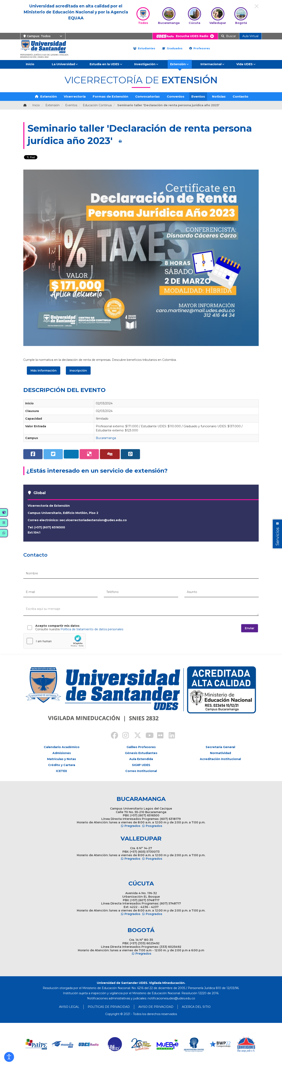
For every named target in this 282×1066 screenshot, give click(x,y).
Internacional (211, 64)
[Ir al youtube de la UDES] (146, 736)
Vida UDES (244, 64)
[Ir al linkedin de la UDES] (170, 736)
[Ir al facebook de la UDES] (112, 736)
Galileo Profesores (141, 747)
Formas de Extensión (110, 96)
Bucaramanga (106, 438)
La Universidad (63, 64)
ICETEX (61, 771)
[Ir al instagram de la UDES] (123, 736)
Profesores (201, 48)
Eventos (198, 96)
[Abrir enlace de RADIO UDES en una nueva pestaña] (89, 1044)
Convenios (175, 96)
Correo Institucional (141, 771)
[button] (9, 1057)
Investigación (144, 64)
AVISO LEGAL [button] (69, 1007)
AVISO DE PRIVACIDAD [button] (155, 1007)
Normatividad (220, 753)
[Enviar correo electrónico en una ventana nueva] (171, 998)
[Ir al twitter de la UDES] (135, 736)
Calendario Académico (61, 747)
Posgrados (154, 826)
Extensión (178, 64)
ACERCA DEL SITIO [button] (196, 1007)
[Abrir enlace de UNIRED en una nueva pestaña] (115, 1044)
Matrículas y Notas (61, 759)
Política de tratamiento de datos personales (91, 629)
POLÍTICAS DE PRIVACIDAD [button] (109, 1007)
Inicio (30, 64)
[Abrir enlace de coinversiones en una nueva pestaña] (246, 1044)
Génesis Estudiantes (141, 753)
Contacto (240, 96)
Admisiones (61, 753)
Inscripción (78, 370)
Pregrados (132, 826)
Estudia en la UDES (104, 64)
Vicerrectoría (75, 96)
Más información (44, 370)
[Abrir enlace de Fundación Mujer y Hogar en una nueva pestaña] (141, 1044)
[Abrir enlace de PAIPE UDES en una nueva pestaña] (36, 1044)
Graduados (174, 48)
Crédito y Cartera (61, 765)
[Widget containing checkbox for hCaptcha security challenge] (54, 641)
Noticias (219, 96)
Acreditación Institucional (220, 759)
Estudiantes (146, 48)
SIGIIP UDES (141, 765)
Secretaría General (220, 747)
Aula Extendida (141, 759)
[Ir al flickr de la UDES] (158, 736)
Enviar (249, 628)
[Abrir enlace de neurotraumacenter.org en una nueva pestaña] (193, 1044)
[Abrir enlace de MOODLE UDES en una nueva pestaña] (62, 1044)
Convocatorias (147, 96)
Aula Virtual (250, 36)
